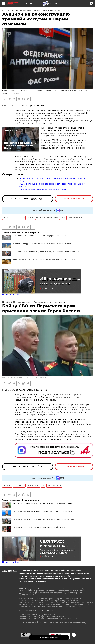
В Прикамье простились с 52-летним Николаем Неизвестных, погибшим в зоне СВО (45, 519)
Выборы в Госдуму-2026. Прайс (58, 576)
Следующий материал (49, 637)
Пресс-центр (44, 570)
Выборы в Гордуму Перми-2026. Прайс (76, 579)
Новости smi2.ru (10, 294)
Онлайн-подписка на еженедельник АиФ (53, 573)
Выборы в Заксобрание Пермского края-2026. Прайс (39, 579)
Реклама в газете (74, 570)
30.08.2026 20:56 (8, 302)
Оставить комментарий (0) (74, 199)
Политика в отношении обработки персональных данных (41, 616)
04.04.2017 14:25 (8, 10)
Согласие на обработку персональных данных (37, 614)
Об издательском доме (28, 570)
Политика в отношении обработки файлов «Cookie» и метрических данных (48, 618)
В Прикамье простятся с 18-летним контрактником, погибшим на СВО (40, 527)
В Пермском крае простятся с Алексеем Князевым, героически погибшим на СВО (44, 511)
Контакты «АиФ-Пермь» (80, 573)
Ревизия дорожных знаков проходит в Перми (43, 189)
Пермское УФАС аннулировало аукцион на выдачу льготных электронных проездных (46, 252)
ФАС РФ (17, 93)
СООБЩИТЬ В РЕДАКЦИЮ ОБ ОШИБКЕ (32, 582)
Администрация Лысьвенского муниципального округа (24, 377)
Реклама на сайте (58, 570)
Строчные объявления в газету (31, 576)
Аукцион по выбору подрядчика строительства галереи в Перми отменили (42, 244)
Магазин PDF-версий (27, 573)
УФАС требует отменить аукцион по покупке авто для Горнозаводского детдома (44, 259)
